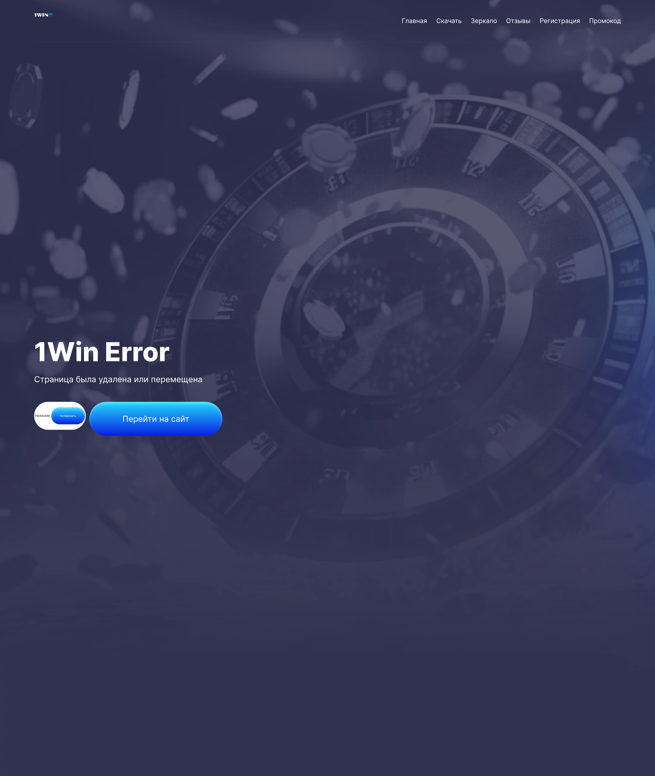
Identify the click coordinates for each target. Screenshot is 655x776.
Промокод (605, 21)
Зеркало (484, 21)
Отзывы (518, 21)
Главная (414, 21)
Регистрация (560, 21)
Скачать (449, 21)
